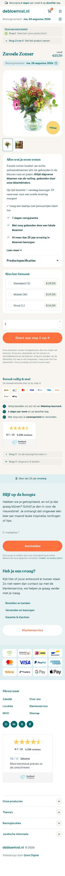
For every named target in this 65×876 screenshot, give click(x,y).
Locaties (8, 706)
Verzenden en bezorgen (19, 610)
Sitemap (35, 713)
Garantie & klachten (17, 617)
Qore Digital (31, 855)
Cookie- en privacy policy (50, 558)
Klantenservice (32, 630)
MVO (6, 713)
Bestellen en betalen (17, 603)
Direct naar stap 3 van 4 (33, 338)
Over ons (35, 699)
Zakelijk (7, 699)
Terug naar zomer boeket (16, 29)
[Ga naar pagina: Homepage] (16, 11)
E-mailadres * (11, 532)
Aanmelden (32, 546)
